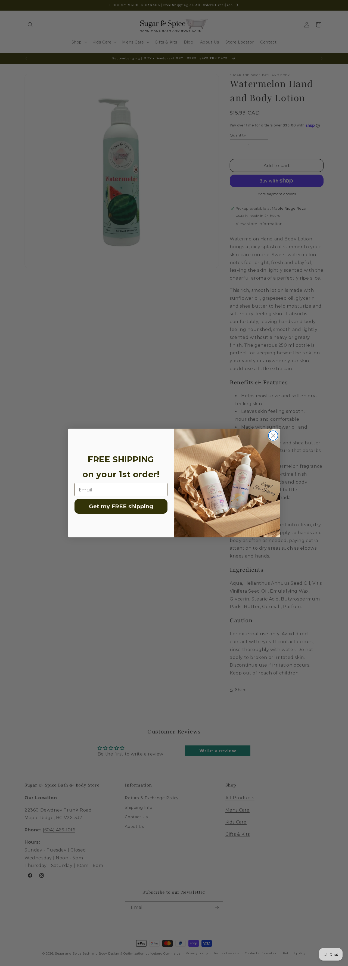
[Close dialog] (273, 435)
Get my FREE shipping (121, 506)
